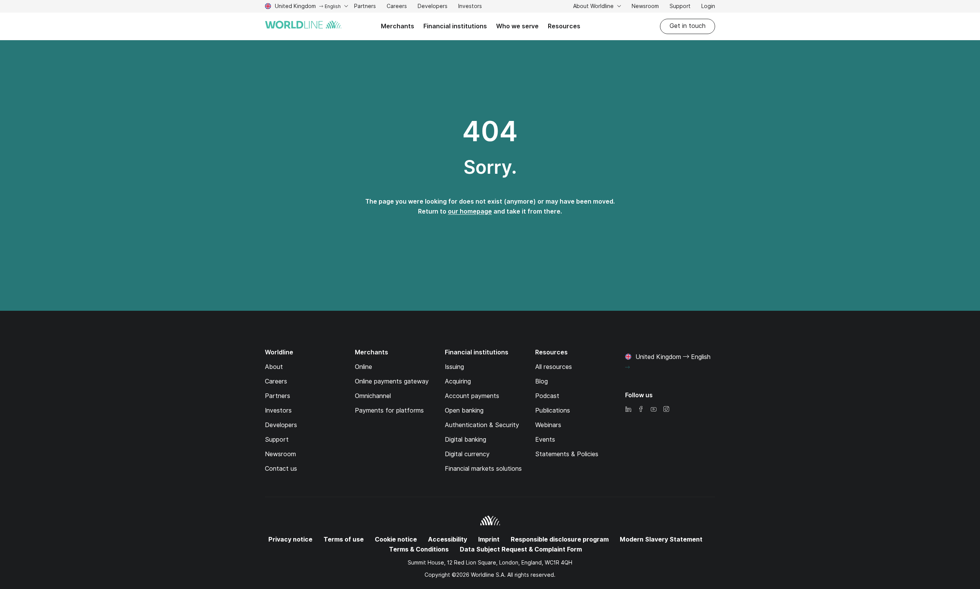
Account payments (472, 396)
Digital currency (467, 454)
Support (680, 7)
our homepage (470, 211)
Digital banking (465, 439)
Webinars (548, 425)
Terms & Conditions (419, 549)
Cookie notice (396, 539)
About (274, 366)
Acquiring (458, 381)
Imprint (489, 539)
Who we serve (517, 26)
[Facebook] (641, 409)
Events (545, 439)
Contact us (281, 468)
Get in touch (688, 25)
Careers (397, 7)
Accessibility (447, 539)
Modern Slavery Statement (661, 539)
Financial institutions (455, 26)
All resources (553, 366)
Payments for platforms (389, 410)
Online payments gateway (392, 381)
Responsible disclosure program (560, 539)
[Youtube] (653, 409)
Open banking (464, 410)
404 (490, 131)
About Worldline (594, 6)
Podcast (547, 396)
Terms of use (343, 539)
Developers (433, 7)
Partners (365, 6)
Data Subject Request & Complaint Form (521, 549)
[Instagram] (666, 409)
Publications (552, 410)
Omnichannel (373, 396)
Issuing (454, 366)
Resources (564, 26)
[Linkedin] (628, 409)
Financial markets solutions (483, 468)
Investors (470, 7)
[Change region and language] (627, 367)
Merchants (397, 26)
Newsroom (645, 6)
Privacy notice (290, 539)
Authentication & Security (482, 425)
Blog (541, 381)
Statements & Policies (566, 454)
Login (708, 6)
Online (363, 366)
